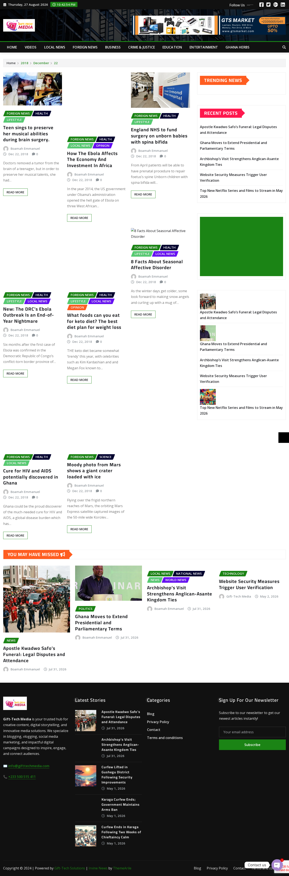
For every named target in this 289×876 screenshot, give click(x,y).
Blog (150, 713)
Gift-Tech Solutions (69, 868)
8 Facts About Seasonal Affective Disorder (157, 264)
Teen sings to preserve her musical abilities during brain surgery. (28, 133)
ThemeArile (122, 868)
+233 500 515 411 (22, 776)
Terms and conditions (165, 737)
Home (12, 47)
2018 (24, 63)
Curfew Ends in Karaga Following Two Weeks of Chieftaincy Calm (121, 832)
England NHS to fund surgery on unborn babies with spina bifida (159, 135)
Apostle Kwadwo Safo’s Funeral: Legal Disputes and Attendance (34, 654)
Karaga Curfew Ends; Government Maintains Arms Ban (121, 804)
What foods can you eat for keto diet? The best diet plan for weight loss (94, 321)
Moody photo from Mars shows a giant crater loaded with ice (94, 470)
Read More (15, 192)
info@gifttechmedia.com (28, 766)
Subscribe (252, 744)
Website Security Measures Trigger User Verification (249, 584)
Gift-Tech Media (238, 596)
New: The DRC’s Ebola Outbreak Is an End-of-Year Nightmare (28, 314)
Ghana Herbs (237, 47)
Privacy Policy (158, 722)
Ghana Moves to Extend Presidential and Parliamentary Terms (101, 622)
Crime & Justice (141, 47)
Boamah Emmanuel (25, 148)
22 (56, 63)
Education (172, 47)
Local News (54, 47)
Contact (153, 729)
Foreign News (85, 47)
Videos (31, 47)
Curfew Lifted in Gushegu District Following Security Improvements (117, 774)
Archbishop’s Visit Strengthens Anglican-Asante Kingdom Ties (179, 593)
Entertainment (204, 47)
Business (113, 47)
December (41, 63)
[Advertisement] (243, 246)
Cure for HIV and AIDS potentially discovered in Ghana (30, 476)
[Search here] (284, 47)
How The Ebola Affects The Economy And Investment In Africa (92, 159)
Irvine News (98, 868)
